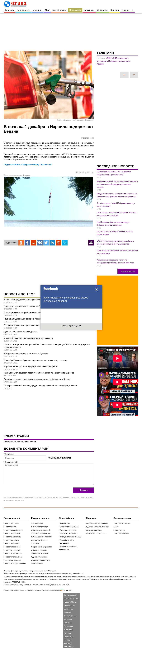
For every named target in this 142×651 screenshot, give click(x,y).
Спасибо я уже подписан (71, 326)
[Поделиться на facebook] (27, 242)
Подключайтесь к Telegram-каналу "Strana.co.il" (28, 164)
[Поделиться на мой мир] (33, 242)
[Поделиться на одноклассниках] (21, 242)
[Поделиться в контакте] (40, 242)
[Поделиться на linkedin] (52, 242)
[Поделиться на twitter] (46, 242)
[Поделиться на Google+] (58, 242)
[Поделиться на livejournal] (65, 242)
